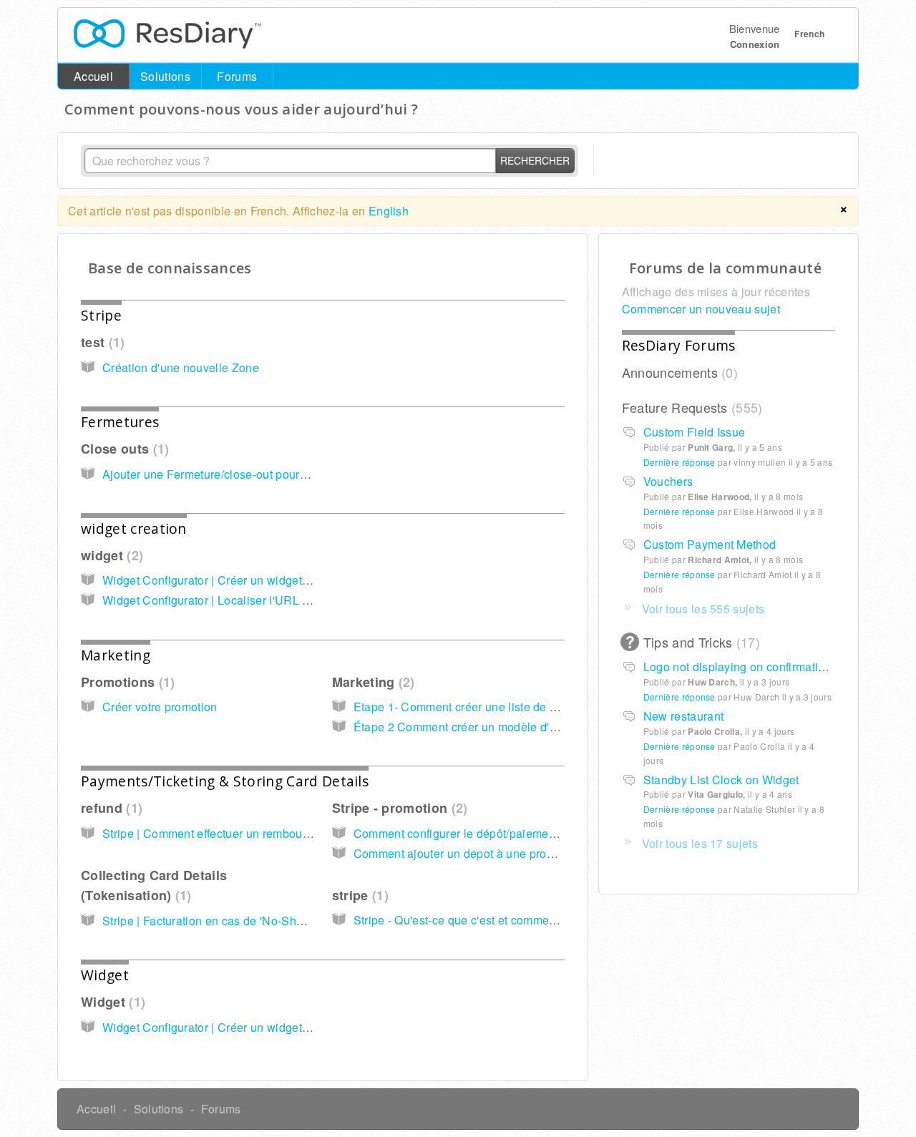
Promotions (125, 682)
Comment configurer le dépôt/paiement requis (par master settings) (530, 833)
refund (109, 808)
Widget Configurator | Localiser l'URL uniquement (233, 600)
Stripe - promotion (398, 808)
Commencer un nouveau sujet (701, 309)
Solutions (165, 76)
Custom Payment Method (709, 544)
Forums (237, 76)
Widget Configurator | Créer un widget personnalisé (238, 580)
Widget (105, 975)
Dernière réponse (679, 462)
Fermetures (120, 421)
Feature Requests (690, 407)
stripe (358, 895)
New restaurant (683, 716)
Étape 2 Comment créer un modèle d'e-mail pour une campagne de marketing (558, 726)
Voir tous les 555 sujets (703, 608)
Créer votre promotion (160, 706)
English (389, 210)
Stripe (101, 315)
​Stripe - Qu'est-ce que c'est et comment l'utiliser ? (483, 920)
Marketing (115, 655)
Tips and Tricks (699, 642)
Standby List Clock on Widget (721, 779)
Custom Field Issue (694, 432)
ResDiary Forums (679, 345)
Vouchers (668, 481)
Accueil (93, 76)
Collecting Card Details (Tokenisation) (154, 885)
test (100, 342)
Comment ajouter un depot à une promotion (468, 853)
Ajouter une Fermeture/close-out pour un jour (220, 474)
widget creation (134, 528)
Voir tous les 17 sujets (700, 843)
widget (110, 555)
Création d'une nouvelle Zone (180, 367)
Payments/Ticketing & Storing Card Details (225, 781)
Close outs (123, 448)
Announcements (678, 372)
